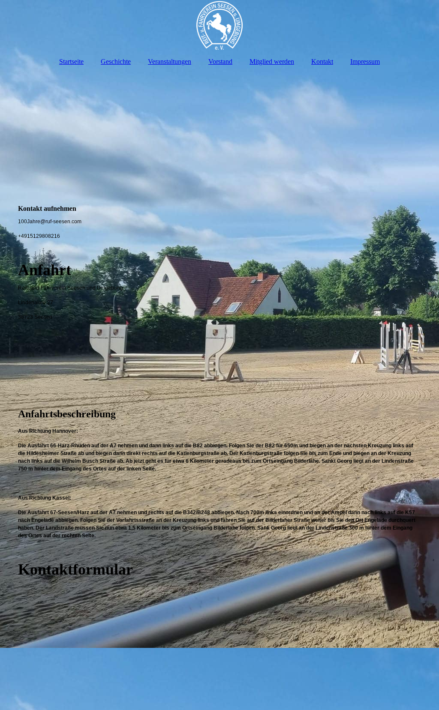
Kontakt (322, 61)
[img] (219, 25)
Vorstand (220, 61)
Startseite (71, 61)
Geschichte (116, 61)
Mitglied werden (272, 61)
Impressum (365, 61)
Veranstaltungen (169, 61)
